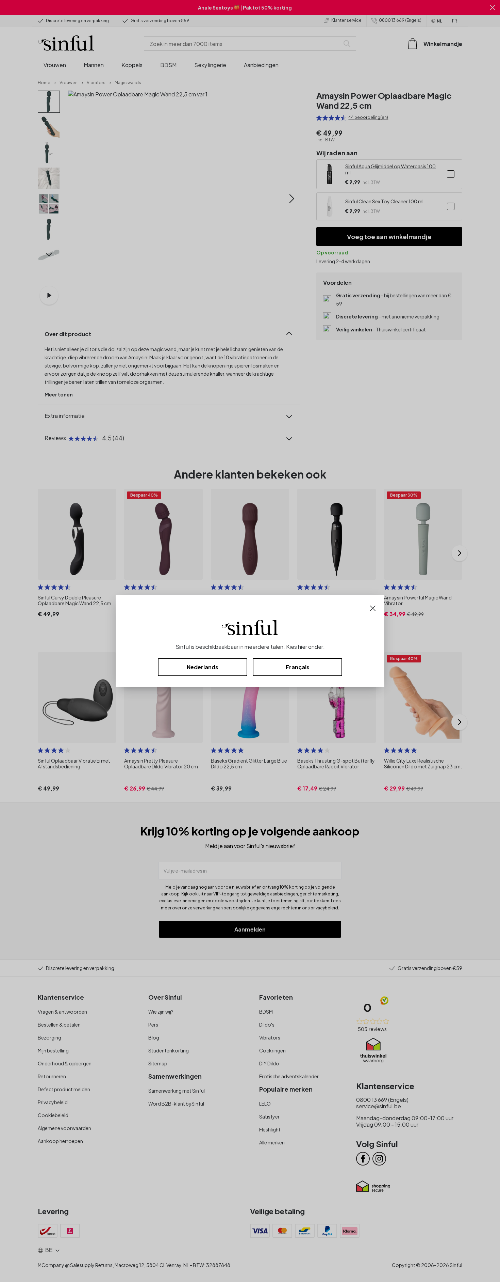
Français (298, 667)
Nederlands (202, 667)
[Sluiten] (373, 607)
